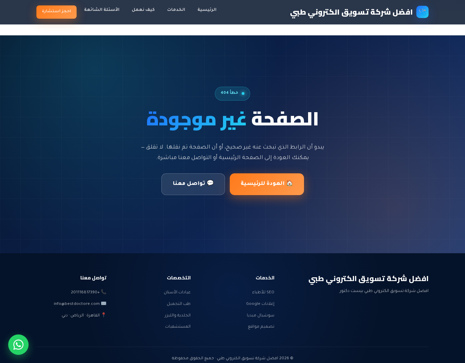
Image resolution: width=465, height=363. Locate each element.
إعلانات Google (260, 304)
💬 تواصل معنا (193, 184)
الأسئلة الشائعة (101, 10)
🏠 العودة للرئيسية (267, 184)
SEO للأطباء (263, 292)
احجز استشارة (56, 12)
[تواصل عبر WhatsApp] (18, 344)
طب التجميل (179, 304)
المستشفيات (178, 327)
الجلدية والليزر (178, 315)
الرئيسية (207, 10)
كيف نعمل (143, 10)
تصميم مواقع (261, 327)
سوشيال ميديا (260, 315)
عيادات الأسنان (177, 292)
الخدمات (176, 10)
